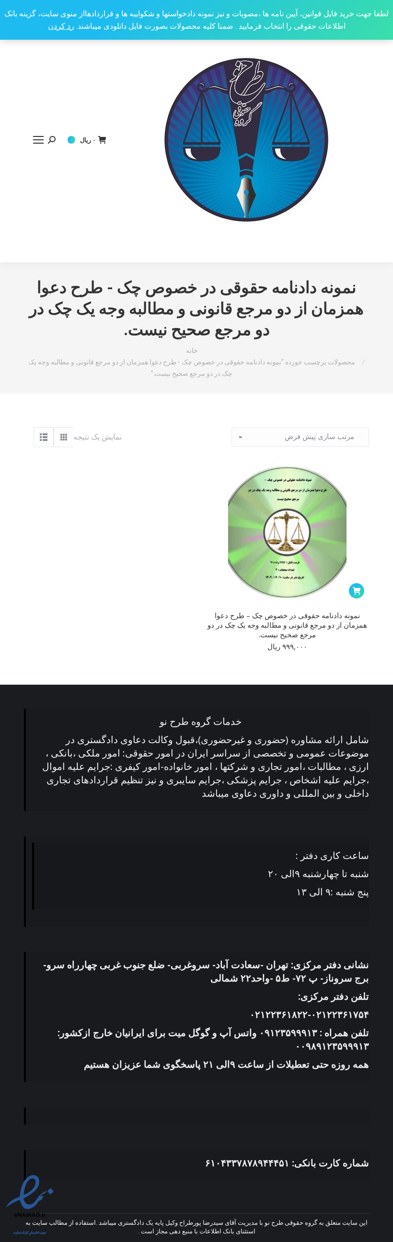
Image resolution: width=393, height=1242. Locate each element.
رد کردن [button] (61, 26)
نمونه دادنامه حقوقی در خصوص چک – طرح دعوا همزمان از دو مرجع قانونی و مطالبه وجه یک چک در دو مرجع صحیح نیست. (287, 624)
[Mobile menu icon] (38, 139)
